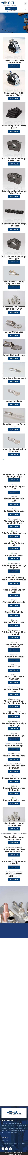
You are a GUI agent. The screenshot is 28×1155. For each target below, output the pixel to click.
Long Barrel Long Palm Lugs (14, 425)
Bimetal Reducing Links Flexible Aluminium (14, 850)
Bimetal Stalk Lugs (14, 745)
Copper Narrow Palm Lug (14, 778)
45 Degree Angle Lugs (14, 511)
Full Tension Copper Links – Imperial (14, 633)
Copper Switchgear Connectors (14, 645)
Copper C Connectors (14, 656)
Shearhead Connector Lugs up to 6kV (14, 838)
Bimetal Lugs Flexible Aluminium (14, 677)
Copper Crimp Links (14, 612)
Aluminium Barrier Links (14, 602)
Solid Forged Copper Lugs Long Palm (14, 566)
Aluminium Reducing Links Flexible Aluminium (14, 578)
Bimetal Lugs (14, 666)
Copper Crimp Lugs (14, 332)
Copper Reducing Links (14, 800)
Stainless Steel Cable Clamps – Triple (14, 61)
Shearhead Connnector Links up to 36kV (14, 308)
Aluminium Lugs (14, 401)
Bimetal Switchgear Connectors (14, 875)
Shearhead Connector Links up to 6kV (14, 824)
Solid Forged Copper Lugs (14, 533)
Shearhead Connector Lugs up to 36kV (14, 282)
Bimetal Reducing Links (14, 755)
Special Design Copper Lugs (14, 591)
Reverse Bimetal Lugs (14, 735)
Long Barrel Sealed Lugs (14, 378)
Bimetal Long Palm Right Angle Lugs (14, 724)
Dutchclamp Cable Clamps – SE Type (14, 257)
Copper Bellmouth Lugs (14, 355)
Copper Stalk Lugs (14, 555)
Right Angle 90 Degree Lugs (14, 487)
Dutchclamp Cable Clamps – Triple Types (14, 192)
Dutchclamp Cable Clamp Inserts (14, 126)
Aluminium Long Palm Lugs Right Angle (14, 522)
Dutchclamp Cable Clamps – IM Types (14, 224)
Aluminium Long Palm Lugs (14, 499)
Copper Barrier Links (14, 622)
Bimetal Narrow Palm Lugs (14, 690)
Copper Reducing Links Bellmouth (14, 789)
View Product (14, 66)
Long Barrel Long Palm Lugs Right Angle (14, 475)
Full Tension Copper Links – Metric (14, 862)
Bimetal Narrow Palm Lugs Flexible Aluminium (14, 702)
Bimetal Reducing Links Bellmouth (14, 767)
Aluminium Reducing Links (14, 544)
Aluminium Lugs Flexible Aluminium (14, 450)
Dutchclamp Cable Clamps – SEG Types (14, 159)
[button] (25, 3)
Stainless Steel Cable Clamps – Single (14, 94)
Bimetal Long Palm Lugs (14, 713)
